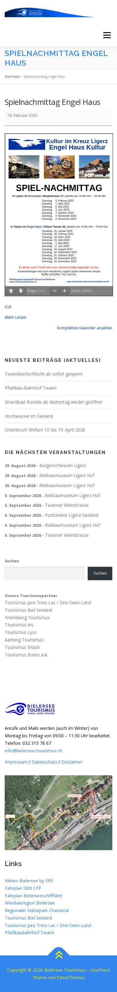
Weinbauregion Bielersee (30, 903)
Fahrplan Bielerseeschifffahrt (33, 896)
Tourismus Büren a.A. (26, 655)
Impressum (16, 762)
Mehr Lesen (15, 317)
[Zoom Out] (54, 291)
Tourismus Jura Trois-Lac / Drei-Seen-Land (48, 603)
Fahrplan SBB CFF (23, 888)
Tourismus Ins (19, 625)
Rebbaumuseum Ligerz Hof (67, 475)
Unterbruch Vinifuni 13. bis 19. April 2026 (45, 430)
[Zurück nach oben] (58, 956)
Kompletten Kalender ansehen (84, 328)
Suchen (12, 561)
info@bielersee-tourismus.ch (33, 751)
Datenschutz (44, 762)
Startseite (12, 76)
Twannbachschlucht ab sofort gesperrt (44, 374)
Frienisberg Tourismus (27, 618)
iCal (8, 306)
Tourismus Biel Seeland (28, 610)
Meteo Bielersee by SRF (29, 881)
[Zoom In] (64, 291)
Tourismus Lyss (21, 633)
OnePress (100, 970)
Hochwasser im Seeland (29, 416)
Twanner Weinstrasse (67, 505)
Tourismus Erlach (22, 647)
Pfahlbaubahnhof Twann (29, 932)
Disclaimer (71, 762)
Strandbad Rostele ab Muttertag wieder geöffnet (54, 402)
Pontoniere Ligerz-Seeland (71, 515)
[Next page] (21, 291)
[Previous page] (11, 291)
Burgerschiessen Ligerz (62, 465)
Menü (106, 35)
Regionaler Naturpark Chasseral (37, 910)
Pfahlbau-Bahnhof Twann (30, 388)
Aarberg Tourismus (24, 640)
